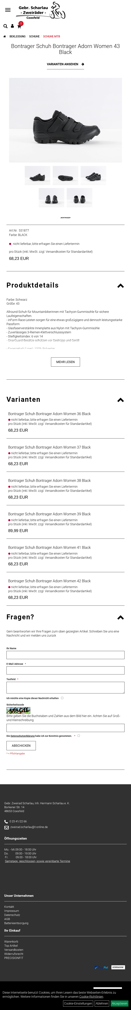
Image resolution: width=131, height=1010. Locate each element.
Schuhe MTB (51, 36)
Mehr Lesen (65, 362)
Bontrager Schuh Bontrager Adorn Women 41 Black (49, 547)
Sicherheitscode (15, 704)
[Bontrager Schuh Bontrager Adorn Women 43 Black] (65, 120)
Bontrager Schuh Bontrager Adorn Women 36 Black (49, 414)
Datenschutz (12, 915)
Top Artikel (11, 945)
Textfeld (11, 679)
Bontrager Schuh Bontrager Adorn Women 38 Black (49, 480)
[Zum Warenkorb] (19, 27)
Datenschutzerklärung (23, 736)
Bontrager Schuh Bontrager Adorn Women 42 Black (49, 581)
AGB (7, 919)
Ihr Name (11, 648)
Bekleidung (18, 36)
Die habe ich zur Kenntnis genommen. (39, 736)
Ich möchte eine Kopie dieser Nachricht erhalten (32, 698)
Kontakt (9, 906)
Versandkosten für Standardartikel (69, 251)
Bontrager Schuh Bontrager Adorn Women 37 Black (49, 447)
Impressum (11, 911)
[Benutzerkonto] (12, 26)
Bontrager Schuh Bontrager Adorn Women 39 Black (49, 514)
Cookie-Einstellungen (78, 1003)
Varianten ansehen (63, 64)
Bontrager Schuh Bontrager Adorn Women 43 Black (65, 49)
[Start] (4, 36)
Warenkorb (11, 941)
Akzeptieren (119, 1003)
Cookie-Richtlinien (91, 996)
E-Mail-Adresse (14, 664)
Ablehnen (102, 1003)
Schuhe (34, 36)
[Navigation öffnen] (7, 10)
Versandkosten (13, 949)
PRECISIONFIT (13, 958)
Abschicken (21, 745)
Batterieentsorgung (16, 923)
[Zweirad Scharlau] (40, 10)
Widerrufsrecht (13, 954)
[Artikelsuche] (5, 26)
